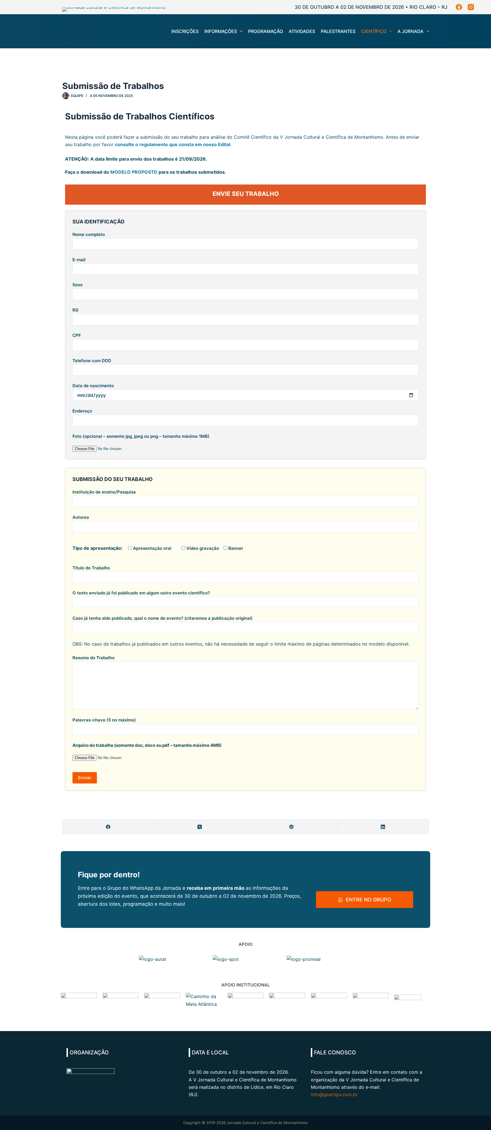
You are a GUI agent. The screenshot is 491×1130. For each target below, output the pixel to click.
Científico (373, 31)
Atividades (302, 31)
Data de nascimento (93, 385)
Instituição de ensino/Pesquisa (104, 492)
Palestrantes (338, 31)
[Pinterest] (291, 827)
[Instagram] (471, 7)
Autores (80, 517)
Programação (265, 31)
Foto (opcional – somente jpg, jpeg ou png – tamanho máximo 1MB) (140, 436)
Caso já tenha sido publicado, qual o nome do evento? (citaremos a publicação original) (162, 618)
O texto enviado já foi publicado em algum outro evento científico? (141, 593)
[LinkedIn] (383, 827)
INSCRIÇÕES (185, 31)
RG (75, 310)
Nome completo (88, 234)
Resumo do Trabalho (93, 657)
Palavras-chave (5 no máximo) (104, 720)
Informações (220, 31)
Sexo (77, 284)
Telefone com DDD (91, 360)
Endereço (82, 411)
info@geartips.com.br (334, 1094)
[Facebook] (459, 7)
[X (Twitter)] (200, 827)
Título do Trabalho (91, 568)
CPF (76, 335)
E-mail (79, 259)
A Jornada (410, 31)
